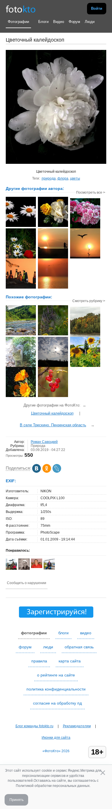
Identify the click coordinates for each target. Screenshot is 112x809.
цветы (75, 178)
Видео (58, 22)
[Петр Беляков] (36, 567)
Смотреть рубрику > (88, 301)
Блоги (43, 22)
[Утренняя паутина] (53, 335)
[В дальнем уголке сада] (53, 396)
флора (62, 178)
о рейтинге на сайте (56, 675)
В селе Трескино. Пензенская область (53, 425)
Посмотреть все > (90, 192)
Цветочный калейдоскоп (52, 413)
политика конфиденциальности (56, 689)
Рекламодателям (77, 726)
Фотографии (18, 22)
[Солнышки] (85, 366)
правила (39, 661)
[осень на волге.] (85, 336)
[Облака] (53, 366)
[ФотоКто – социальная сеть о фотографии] (21, 8)
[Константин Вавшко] (49, 568)
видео (85, 633)
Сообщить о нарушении (26, 583)
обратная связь (79, 647)
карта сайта (70, 661)
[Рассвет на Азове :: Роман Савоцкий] (53, 258)
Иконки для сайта (56, 738)
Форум (74, 22)
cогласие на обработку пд (57, 703)
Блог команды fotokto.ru (34, 726)
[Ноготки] (21, 396)
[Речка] (21, 335)
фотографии (34, 633)
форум (25, 647)
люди (48, 647)
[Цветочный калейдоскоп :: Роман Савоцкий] (21, 226)
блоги (63, 633)
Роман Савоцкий (44, 442)
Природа (38, 446)
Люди (89, 22)
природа (49, 178)
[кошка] (21, 366)
